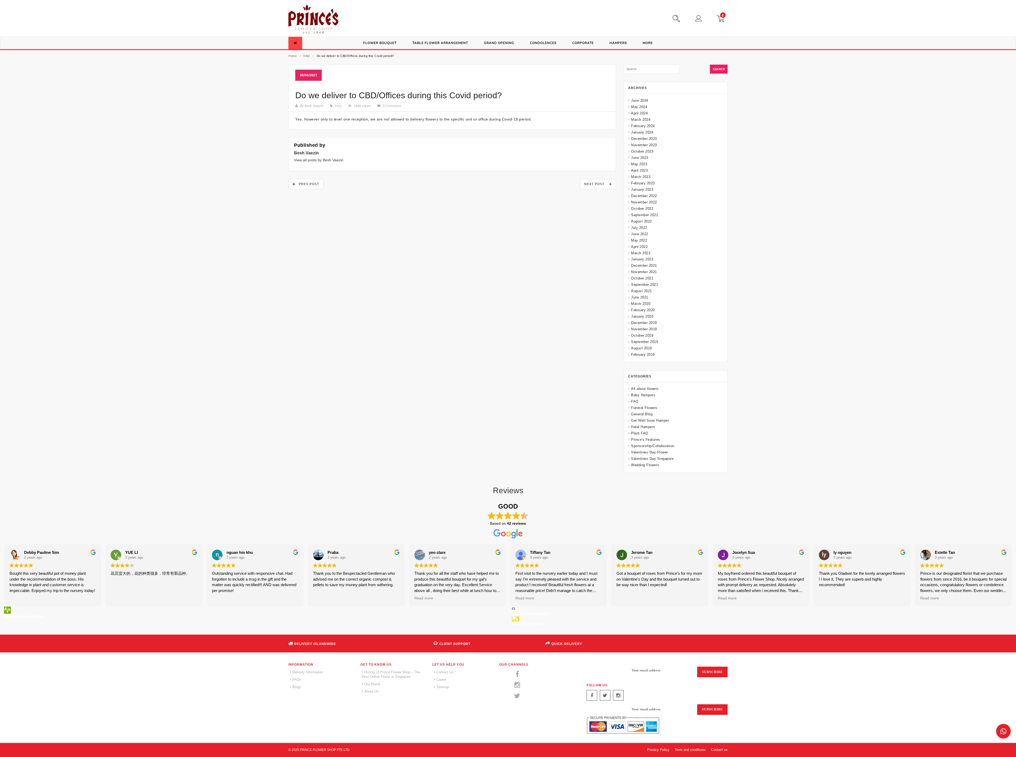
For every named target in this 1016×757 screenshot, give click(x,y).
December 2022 (644, 196)
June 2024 (639, 101)
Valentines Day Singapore (652, 459)
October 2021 (642, 278)
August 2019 (641, 348)
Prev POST (307, 184)
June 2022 (639, 234)
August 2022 (641, 221)
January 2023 (642, 190)
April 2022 (639, 247)
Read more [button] (423, 598)
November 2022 (644, 202)
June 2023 (639, 158)
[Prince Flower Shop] (313, 20)
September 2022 (644, 215)
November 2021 (644, 272)
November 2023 (644, 145)
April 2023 (639, 170)
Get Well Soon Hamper (650, 420)
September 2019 (644, 342)
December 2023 (644, 139)
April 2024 (639, 113)
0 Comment (392, 105)
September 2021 (644, 285)
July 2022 (639, 228)
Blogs (296, 687)
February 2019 (643, 355)
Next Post (595, 184)
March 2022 (640, 253)
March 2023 (640, 177)
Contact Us (444, 672)
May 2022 (639, 240)
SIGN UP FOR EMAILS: (606, 670)
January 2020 (642, 316)
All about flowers (645, 389)
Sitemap (442, 687)
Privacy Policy (658, 750)
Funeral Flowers (644, 408)
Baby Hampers (643, 395)
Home (292, 55)
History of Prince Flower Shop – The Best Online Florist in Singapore (391, 674)
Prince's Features (645, 440)
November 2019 (644, 329)
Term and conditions (690, 750)
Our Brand (372, 684)
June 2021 (639, 297)
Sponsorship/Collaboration (652, 446)
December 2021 (644, 266)
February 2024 (643, 126)
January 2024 (642, 132)
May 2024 (639, 107)
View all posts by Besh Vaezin (318, 160)
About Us (371, 691)
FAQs (296, 680)
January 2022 (642, 259)
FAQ (306, 55)
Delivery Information (307, 672)
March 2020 (640, 304)
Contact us (719, 750)
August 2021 (641, 291)
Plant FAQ (639, 433)
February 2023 (643, 183)
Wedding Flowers (645, 465)
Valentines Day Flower (649, 452)
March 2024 (640, 120)
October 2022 (642, 209)
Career (441, 680)
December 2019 (644, 323)
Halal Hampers (643, 427)
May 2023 (639, 164)
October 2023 (642, 151)
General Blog (641, 414)
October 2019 (642, 335)
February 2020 (643, 310)
